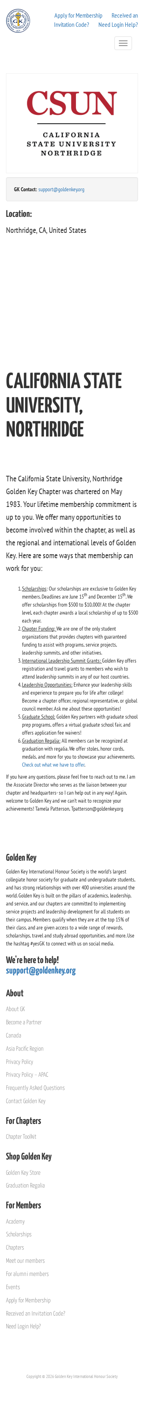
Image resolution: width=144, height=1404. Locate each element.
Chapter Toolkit (21, 1137)
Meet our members (25, 1261)
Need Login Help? (118, 24)
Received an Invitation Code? (35, 1314)
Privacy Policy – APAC (27, 1075)
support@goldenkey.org (61, 189)
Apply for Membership (78, 15)
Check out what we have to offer (53, 764)
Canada (13, 1036)
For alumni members (27, 1274)
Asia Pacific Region (25, 1049)
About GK (15, 1009)
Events (13, 1287)
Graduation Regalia (25, 1186)
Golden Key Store (23, 1173)
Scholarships (19, 1235)
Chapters (15, 1248)
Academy (15, 1222)
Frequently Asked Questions (35, 1088)
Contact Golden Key (26, 1101)
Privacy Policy (19, 1062)
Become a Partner (24, 1022)
